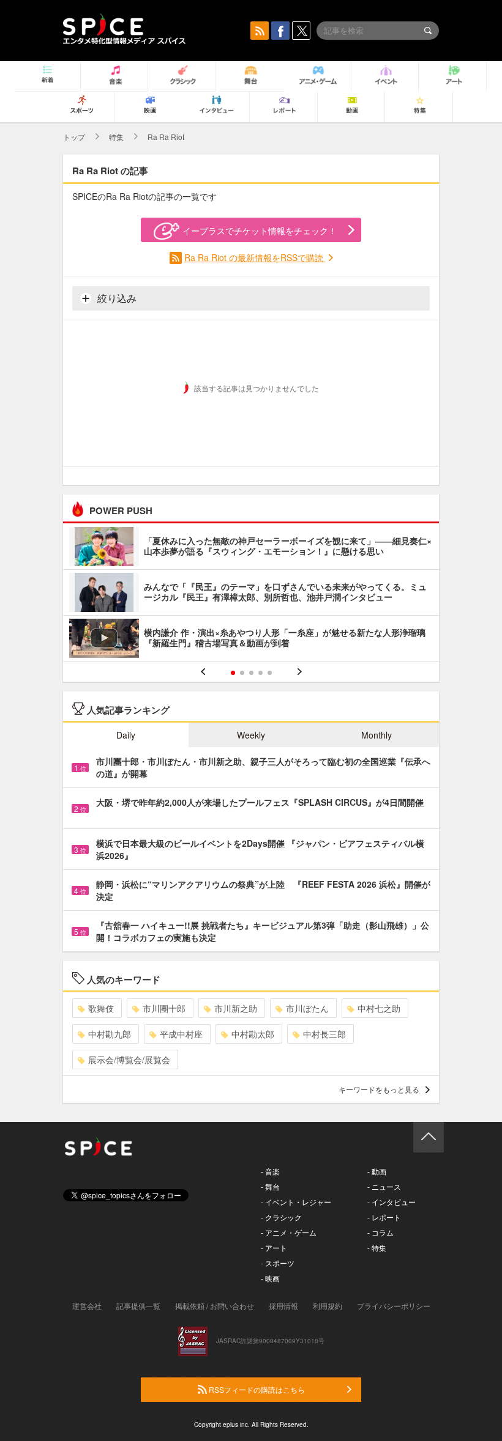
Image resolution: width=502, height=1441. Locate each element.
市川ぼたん (307, 1008)
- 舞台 (270, 1186)
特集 (116, 136)
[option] (251, 594)
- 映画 (270, 1278)
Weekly (251, 735)
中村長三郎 (324, 1034)
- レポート (384, 1217)
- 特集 (376, 1247)
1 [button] (233, 673)
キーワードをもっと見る (379, 1089)
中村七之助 (379, 1008)
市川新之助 (235, 1008)
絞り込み (116, 298)
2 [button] (242, 673)
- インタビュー (391, 1201)
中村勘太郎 (252, 1034)
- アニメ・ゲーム (289, 1232)
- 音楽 (270, 1171)
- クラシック (281, 1217)
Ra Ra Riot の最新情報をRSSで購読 (255, 257)
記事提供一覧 (138, 1305)
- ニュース (384, 1186)
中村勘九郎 (109, 1034)
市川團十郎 (164, 1008)
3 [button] (251, 673)
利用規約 (327, 1305)
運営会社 (87, 1305)
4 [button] (260, 673)
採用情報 (283, 1305)
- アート (274, 1247)
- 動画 (376, 1171)
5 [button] (270, 673)
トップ (74, 136)
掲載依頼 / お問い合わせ (214, 1305)
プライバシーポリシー (393, 1305)
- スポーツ (277, 1263)
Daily (125, 735)
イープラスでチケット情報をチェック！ (259, 230)
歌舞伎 (101, 1008)
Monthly (376, 735)
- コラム (380, 1232)
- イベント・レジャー (296, 1201)
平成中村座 (181, 1034)
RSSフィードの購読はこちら (256, 1389)
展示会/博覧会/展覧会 (129, 1059)
